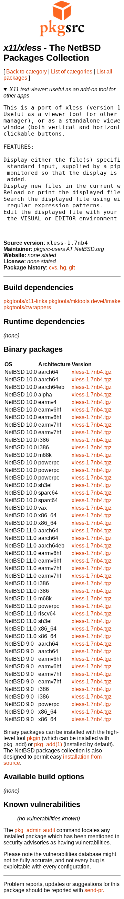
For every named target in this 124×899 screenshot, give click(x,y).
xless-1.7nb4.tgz (92, 372)
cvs (53, 267)
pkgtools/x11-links (25, 301)
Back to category (26, 71)
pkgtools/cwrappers (27, 307)
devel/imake (106, 301)
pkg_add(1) (48, 744)
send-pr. (94, 890)
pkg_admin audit (34, 830)
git (72, 267)
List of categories (71, 71)
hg (63, 267)
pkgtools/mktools (69, 301)
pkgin (33, 738)
